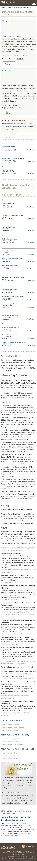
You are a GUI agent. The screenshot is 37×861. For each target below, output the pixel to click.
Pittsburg (5, 123)
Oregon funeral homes (9, 852)
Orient (12, 126)
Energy (6, 126)
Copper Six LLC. (18, 856)
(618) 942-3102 (10, 108)
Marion (23, 123)
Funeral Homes (10, 851)
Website (20, 58)
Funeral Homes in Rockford (11, 759)
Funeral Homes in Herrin (10, 730)
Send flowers (5, 387)
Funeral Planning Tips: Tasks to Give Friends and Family (17, 818)
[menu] (34, 3)
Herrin (30, 123)
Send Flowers (31, 150)
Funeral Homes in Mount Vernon (13, 745)
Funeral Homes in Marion (10, 725)
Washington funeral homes (23, 851)
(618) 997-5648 (10, 58)
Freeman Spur (15, 123)
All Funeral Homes (18, 854)
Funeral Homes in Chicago (10, 753)
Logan (6, 129)
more (17, 836)
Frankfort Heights (22, 126)
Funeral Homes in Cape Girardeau (13, 739)
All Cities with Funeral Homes (26, 852)
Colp (32, 126)
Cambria (12, 129)
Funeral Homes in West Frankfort (13, 728)
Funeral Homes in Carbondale (12, 742)
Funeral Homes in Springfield (11, 756)
